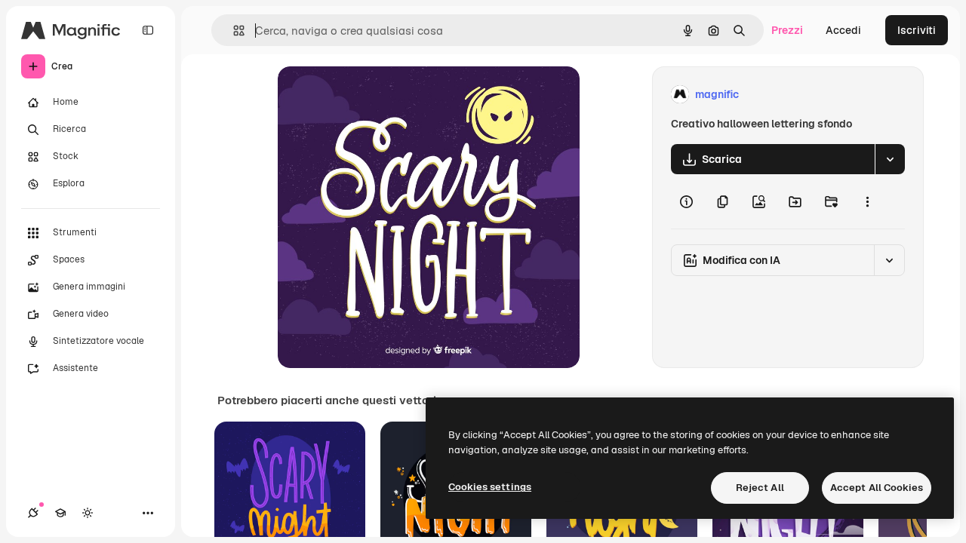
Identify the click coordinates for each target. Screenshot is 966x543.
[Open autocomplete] (233, 30)
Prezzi (787, 30)
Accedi (843, 30)
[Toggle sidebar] (148, 30)
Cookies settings (489, 486)
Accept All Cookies (876, 487)
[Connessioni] (33, 513)
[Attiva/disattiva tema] (87, 513)
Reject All (760, 487)
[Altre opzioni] (867, 201)
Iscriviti (916, 30)
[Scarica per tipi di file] (890, 159)
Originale (377, 94)
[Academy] (60, 513)
